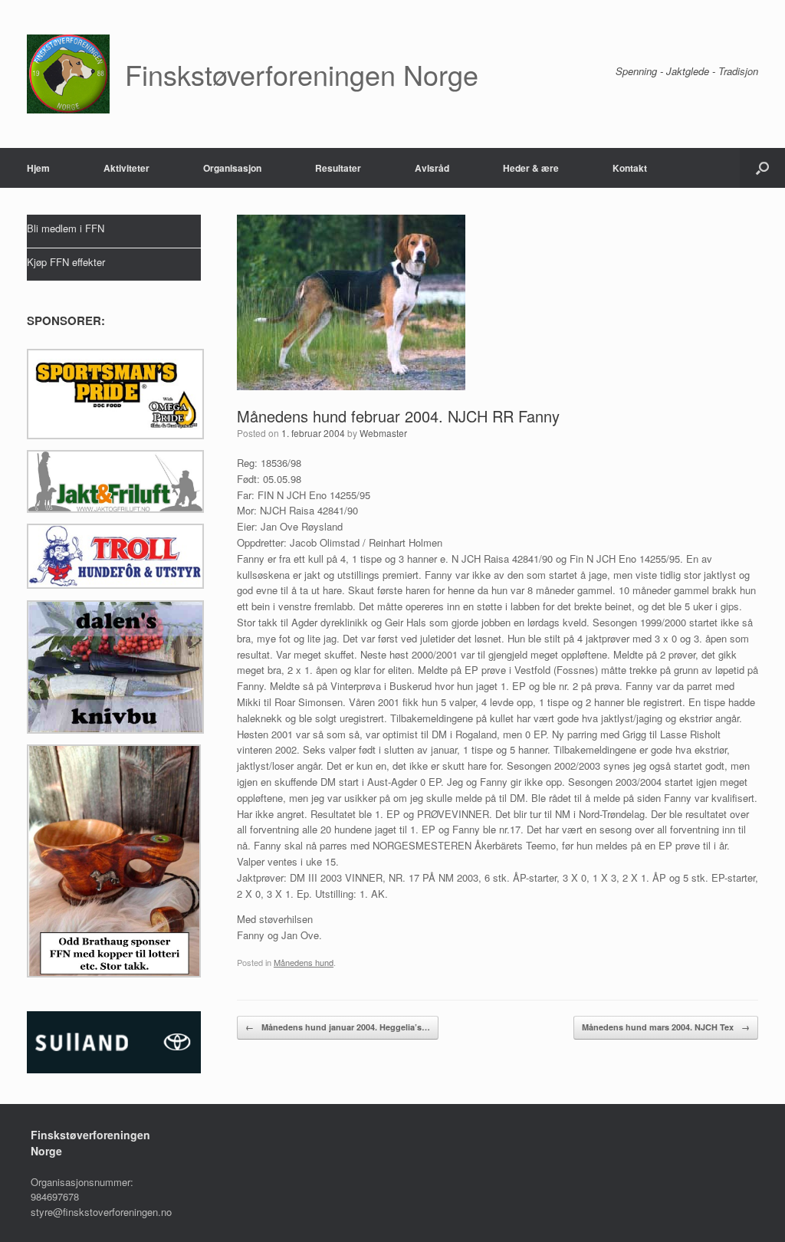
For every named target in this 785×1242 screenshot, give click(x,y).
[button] (762, 168)
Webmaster (383, 432)
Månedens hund (303, 962)
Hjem (38, 168)
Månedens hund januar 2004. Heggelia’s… (337, 1027)
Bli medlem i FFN (65, 228)
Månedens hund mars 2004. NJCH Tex (666, 1027)
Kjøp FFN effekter (66, 262)
